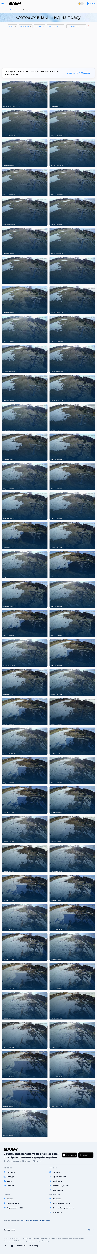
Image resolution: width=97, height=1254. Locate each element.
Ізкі (22, 1221)
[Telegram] (6, 1246)
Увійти (10, 1199)
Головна (11, 1172)
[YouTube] (12, 1246)
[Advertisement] (48, 48)
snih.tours (22, 1246)
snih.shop (33, 1246)
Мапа (9, 1181)
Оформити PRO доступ (79, 73)
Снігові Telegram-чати (63, 1208)
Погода (10, 1177)
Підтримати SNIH (15, 1208)
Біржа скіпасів (59, 1177)
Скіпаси (56, 1172)
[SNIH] (11, 1149)
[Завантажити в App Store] (69, 1155)
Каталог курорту (61, 1186)
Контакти (57, 1212)
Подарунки (58, 1190)
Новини (10, 1186)
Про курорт (44, 1221)
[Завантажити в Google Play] (85, 1155)
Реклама (57, 1199)
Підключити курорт (62, 1203)
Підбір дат (58, 1181)
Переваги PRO (13, 1203)
